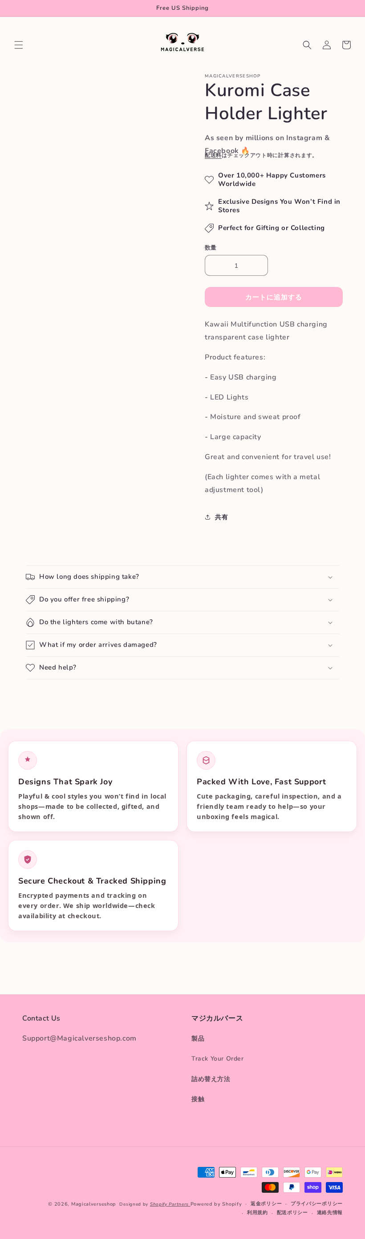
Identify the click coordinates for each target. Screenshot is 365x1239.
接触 (197, 1099)
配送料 (213, 155)
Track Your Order (217, 1058)
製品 (197, 1038)
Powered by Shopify (216, 1204)
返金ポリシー (266, 1203)
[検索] (307, 45)
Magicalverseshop (93, 1204)
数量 (211, 248)
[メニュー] (18, 45)
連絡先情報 (330, 1212)
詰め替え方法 (211, 1079)
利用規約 (257, 1212)
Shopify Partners (170, 1204)
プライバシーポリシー (317, 1203)
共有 (221, 517)
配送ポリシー (292, 1212)
